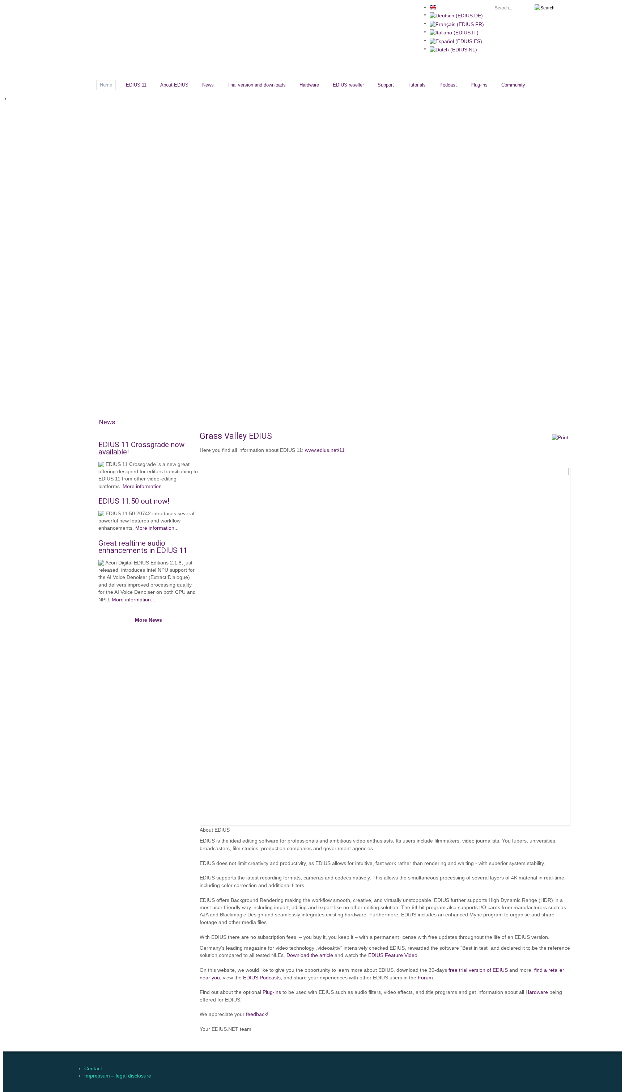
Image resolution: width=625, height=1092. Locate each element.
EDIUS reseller (348, 85)
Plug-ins (479, 85)
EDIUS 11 (136, 85)
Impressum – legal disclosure (117, 1076)
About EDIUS (174, 85)
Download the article (309, 955)
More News (148, 620)
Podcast (448, 85)
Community (513, 85)
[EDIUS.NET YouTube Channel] (74, 8)
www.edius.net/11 (325, 450)
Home (106, 85)
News (208, 85)
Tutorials (417, 85)
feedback (256, 1014)
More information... (144, 486)
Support (386, 85)
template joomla (619, 1020)
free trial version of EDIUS (478, 970)
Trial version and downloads (257, 85)
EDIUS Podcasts (262, 977)
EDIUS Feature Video (392, 955)
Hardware (309, 85)
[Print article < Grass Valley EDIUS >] (560, 437)
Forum (425, 977)
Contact (93, 1068)
